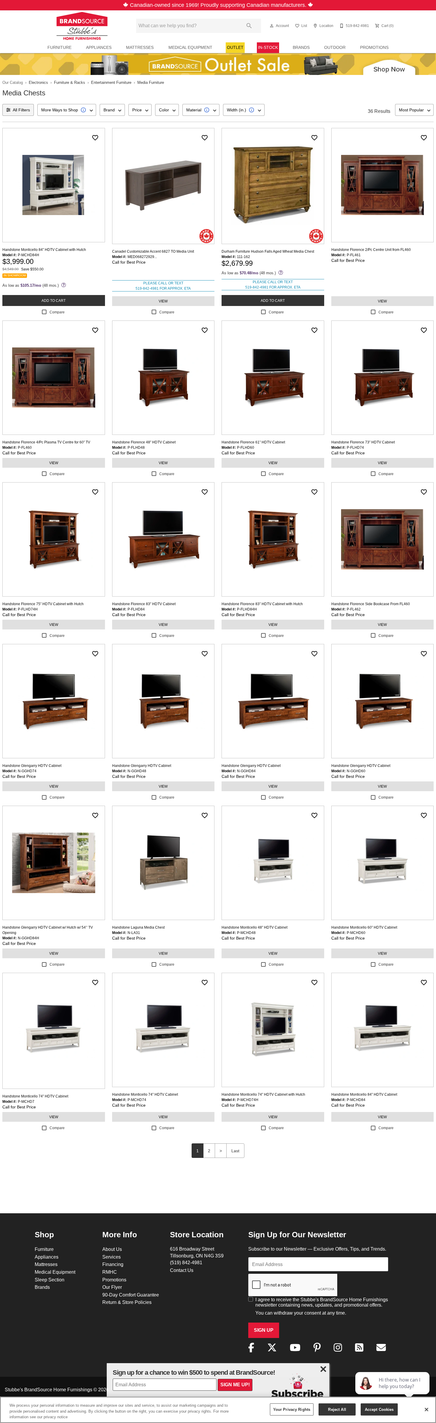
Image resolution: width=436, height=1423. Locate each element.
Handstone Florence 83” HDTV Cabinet (144, 604)
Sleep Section (49, 1279)
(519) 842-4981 (186, 1262)
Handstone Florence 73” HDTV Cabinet (363, 442)
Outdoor (335, 47)
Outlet (235, 47)
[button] (271, 25)
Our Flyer (112, 1287)
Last (235, 1150)
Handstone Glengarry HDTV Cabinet (31, 765)
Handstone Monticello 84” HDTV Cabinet (364, 1094)
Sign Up (263, 1330)
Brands (301, 47)
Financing (112, 1264)
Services (111, 1256)
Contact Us (181, 1270)
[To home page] (82, 26)
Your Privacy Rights (291, 1409)
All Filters (21, 110)
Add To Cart (54, 300)
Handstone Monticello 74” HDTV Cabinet (35, 1096)
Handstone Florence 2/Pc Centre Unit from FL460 (371, 249)
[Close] (426, 1409)
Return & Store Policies (127, 1302)
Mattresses (140, 47)
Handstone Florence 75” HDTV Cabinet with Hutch (43, 604)
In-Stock (268, 47)
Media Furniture (150, 82)
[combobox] (66, 110)
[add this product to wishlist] (95, 138)
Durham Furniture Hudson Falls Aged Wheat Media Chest (268, 251)
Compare (57, 312)
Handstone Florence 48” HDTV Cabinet (144, 442)
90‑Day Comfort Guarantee (130, 1294)
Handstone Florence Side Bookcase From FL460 (370, 604)
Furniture (59, 47)
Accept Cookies (379, 1409)
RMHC (109, 1272)
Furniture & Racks (69, 82)
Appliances (99, 47)
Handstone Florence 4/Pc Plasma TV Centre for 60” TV (46, 442)
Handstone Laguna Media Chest (138, 927)
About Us (112, 1249)
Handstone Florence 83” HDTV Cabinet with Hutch (262, 604)
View (163, 301)
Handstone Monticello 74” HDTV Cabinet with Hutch (263, 1094)
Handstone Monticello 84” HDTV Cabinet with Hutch (44, 249)
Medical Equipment (190, 47)
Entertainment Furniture (111, 82)
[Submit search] (249, 25)
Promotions (374, 47)
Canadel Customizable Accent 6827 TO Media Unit (153, 251)
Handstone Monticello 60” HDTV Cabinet (364, 927)
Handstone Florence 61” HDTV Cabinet (253, 442)
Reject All (337, 1409)
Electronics (38, 82)
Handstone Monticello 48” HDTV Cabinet (254, 927)
